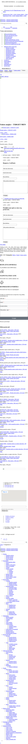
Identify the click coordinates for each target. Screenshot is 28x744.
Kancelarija (13, 34)
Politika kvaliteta (10, 517)
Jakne (7, 704)
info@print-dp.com (9, 485)
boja (2, 147)
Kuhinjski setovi (13, 587)
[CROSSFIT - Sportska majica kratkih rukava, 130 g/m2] (14, 340)
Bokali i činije (9, 734)
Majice (10, 70)
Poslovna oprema (10, 691)
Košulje (11, 692)
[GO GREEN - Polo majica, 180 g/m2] (14, 399)
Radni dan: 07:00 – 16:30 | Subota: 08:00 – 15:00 (14, 15)
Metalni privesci (13, 638)
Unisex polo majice (14, 331)
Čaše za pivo (9, 728)
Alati (7, 642)
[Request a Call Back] (4, 540)
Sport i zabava (9, 595)
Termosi (8, 609)
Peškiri (7, 697)
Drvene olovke (9, 558)
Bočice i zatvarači (13, 599)
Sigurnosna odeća (10, 709)
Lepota (7, 597)
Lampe (10, 646)
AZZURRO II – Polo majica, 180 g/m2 (9, 460)
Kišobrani (8, 665)
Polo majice (3, 331)
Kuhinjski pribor (10, 586)
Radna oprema (15, 39)
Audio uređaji (9, 624)
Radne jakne (12, 712)
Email (1, 302)
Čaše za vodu (9, 735)
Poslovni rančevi (13, 662)
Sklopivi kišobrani (13, 666)
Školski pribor (9, 575)
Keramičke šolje (13, 614)
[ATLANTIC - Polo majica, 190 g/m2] (14, 330)
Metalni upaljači (13, 583)
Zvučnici (11, 625)
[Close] (0, 256)
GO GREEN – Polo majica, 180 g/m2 (9, 403)
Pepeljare (11, 591)
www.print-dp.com (8, 486)
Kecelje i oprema (13, 695)
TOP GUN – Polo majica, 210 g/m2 (8, 413)
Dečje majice (3, 421)
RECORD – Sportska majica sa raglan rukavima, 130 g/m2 (14, 449)
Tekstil (10, 38)
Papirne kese (12, 657)
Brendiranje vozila (10, 50)
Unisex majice (17, 70)
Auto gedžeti (9, 622)
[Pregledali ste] (6, 540)
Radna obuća (12, 720)
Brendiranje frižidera (11, 53)
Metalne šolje (12, 613)
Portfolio (11, 571)
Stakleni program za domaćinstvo (14, 732)
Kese (7, 653)
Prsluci (7, 699)
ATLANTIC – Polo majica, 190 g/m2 (9, 334)
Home (1, 70)
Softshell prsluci (13, 703)
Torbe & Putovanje (18, 41)
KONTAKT (7, 65)
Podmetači (11, 594)
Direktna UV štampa (11, 56)
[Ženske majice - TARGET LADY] (0, 127)
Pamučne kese (12, 656)
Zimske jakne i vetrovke (14, 705)
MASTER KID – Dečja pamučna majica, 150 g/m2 (12, 424)
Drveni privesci (12, 637)
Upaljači (8, 581)
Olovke (10, 37)
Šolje (7, 610)
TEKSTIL (6, 63)
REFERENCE (7, 64)
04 (1, 426)
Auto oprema (12, 645)
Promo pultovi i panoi (11, 577)
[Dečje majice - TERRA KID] (0, 134)
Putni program (9, 652)
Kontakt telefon (3, 306)
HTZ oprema (9, 58)
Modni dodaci (12, 693)
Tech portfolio (9, 618)
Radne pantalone (13, 713)
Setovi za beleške (10, 566)
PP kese (11, 654)
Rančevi (8, 660)
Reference (8, 519)
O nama (7, 520)
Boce (7, 603)
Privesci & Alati (16, 44)
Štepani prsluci (12, 700)
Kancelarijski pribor (10, 562)
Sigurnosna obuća (13, 719)
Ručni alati (11, 649)
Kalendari (8, 724)
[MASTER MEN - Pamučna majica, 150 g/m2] (14, 432)
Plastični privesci (13, 640)
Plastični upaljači (13, 582)
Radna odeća (9, 711)
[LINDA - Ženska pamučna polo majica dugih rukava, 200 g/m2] (14, 352)
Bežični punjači (9, 617)
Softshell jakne (12, 707)
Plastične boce (12, 605)
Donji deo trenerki (13, 683)
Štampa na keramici (10, 49)
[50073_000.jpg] (4, 76)
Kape (7, 685)
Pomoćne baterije (10, 632)
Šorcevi (11, 684)
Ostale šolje (11, 611)
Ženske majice (11, 366)
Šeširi (10, 689)
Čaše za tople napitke (11, 736)
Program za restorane (11, 731)
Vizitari (7, 567)
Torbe (7, 664)
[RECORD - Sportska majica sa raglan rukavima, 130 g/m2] (14, 444)
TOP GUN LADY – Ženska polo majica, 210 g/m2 (12, 392)
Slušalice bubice (13, 626)
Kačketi (11, 687)
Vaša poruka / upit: (4, 310)
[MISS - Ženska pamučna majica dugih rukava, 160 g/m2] (14, 365)
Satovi (7, 563)
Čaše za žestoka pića (11, 739)
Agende (11, 573)
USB (7, 621)
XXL (2, 360)
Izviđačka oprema (13, 644)
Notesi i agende (9, 568)
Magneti (11, 593)
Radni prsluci (12, 701)
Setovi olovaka (9, 559)
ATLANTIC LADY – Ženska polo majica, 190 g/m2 (12, 381)
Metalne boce (12, 606)
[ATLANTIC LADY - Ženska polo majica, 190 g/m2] (14, 377)
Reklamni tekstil (10, 54)
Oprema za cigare (13, 585)
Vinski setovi (9, 602)
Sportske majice (7, 341)
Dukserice (11, 681)
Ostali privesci (12, 641)
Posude (10, 590)
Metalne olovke (9, 556)
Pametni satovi (9, 630)
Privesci (8, 636)
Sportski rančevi (13, 661)
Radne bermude (12, 715)
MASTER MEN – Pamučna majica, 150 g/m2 (11, 436)
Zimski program (13, 688)
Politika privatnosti (10, 516)
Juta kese (11, 658)
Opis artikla (2, 244)
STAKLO (6, 60)
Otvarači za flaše (13, 589)
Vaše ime (2, 298)
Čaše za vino (9, 727)
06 (3, 426)
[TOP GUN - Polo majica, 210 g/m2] (14, 409)
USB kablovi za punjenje (12, 629)
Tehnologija (14, 42)
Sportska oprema (10, 57)
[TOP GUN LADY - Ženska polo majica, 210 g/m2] (14, 389)
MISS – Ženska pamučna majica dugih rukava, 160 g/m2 (13, 369)
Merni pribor (12, 648)
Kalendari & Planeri (7, 722)
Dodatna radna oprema (11, 716)
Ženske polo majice (14, 354)
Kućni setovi (14, 35)
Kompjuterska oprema (11, 633)
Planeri (7, 723)
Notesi (10, 570)
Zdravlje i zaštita (10, 598)
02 (0, 426)
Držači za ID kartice (10, 564)
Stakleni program (7, 726)
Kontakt (7, 522)
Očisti (5, 152)
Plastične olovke (10, 555)
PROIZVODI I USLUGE (10, 46)
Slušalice (11, 628)
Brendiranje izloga (10, 52)
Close (1, 544)
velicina (2, 151)
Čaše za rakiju (9, 730)
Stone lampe (9, 578)
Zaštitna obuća (9, 717)
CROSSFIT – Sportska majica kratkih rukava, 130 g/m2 (13, 344)
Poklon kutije (9, 574)
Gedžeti (8, 619)
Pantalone (11, 696)
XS (1, 438)
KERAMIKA (7, 61)
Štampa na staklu (10, 48)
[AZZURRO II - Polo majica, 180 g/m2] (14, 457)
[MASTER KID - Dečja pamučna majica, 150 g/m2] (14, 420)
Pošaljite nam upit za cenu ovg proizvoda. (14, 198)
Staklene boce (12, 607)
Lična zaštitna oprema (14, 601)
